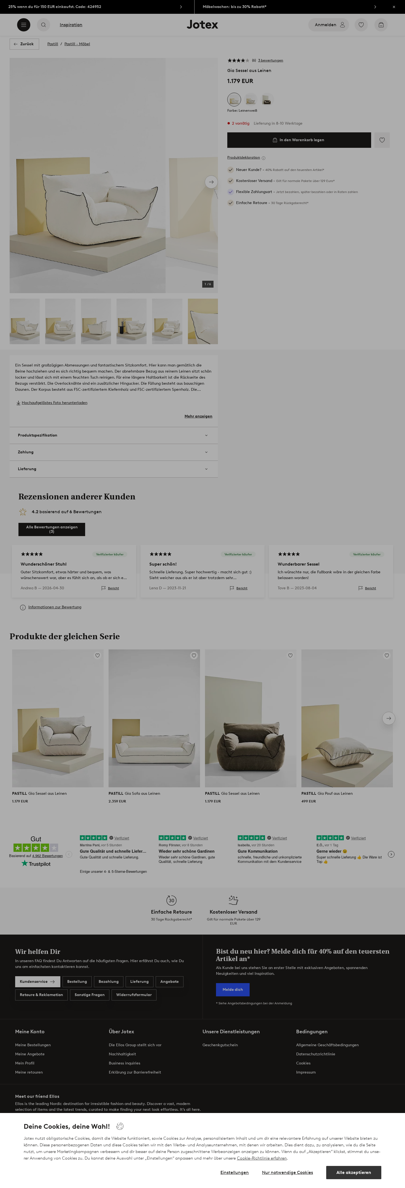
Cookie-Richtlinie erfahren (262, 1158)
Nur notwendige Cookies (287, 1172)
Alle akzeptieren (353, 1172)
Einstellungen (234, 1172)
